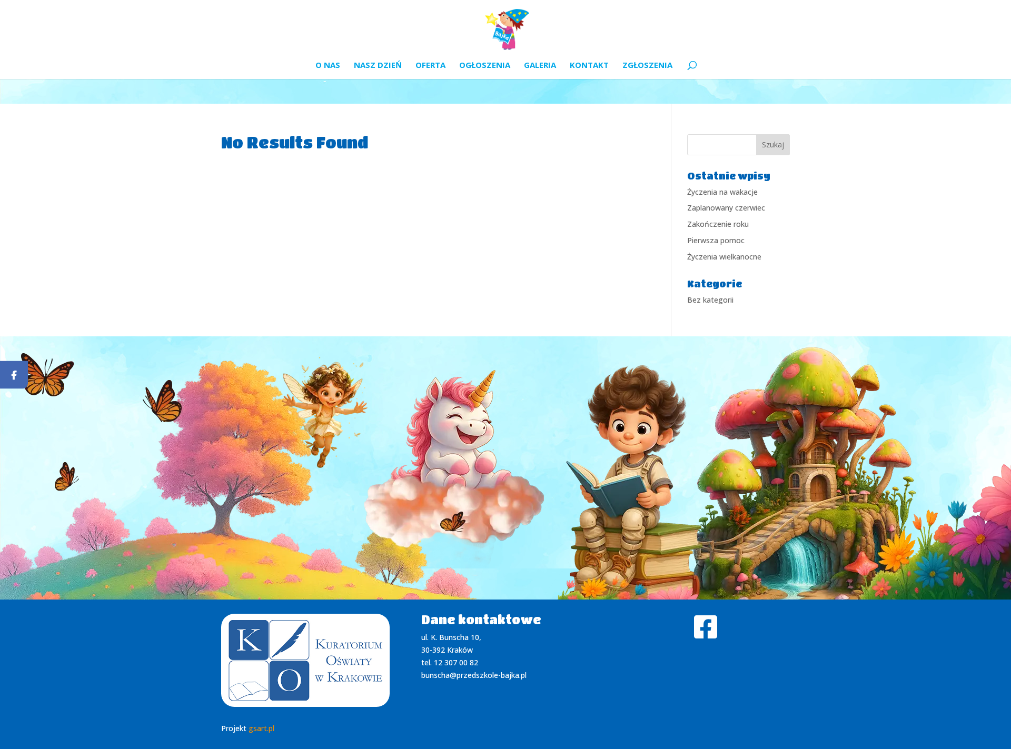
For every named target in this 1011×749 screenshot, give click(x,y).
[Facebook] (14, 374)
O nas (327, 65)
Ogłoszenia (484, 65)
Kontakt (589, 65)
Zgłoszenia (647, 65)
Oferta (430, 65)
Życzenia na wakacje (722, 192)
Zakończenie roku (718, 224)
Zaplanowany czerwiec (726, 208)
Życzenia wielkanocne (724, 257)
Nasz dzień (378, 65)
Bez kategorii (710, 300)
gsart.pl (261, 728)
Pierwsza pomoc (716, 240)
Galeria (540, 65)
